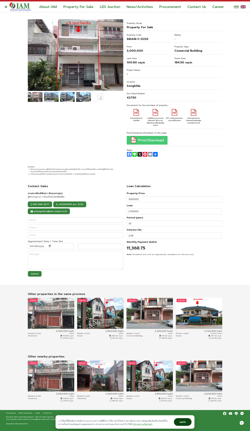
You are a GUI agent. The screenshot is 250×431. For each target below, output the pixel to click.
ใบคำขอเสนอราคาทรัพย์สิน (136, 119)
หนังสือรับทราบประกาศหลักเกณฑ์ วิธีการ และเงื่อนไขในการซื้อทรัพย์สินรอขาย (155, 121)
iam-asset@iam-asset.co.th (39, 419)
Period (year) (135, 217)
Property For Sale (78, 6)
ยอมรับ (183, 422)
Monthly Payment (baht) (142, 242)
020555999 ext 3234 (70, 204)
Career (218, 6)
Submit (35, 274)
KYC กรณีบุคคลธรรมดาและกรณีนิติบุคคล (174, 119)
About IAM (48, 6)
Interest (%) (134, 230)
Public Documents (26, 413)
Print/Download (150, 140)
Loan (130, 205)
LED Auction (110, 6)
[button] (6, 6)
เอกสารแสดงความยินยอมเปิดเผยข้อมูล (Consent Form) (193, 120)
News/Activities (140, 6)
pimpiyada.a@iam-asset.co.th (50, 211)
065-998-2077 (40, 204)
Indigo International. (21, 424)
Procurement (170, 6)
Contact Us (197, 6)
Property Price (136, 193)
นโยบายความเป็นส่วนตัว (142, 424)
